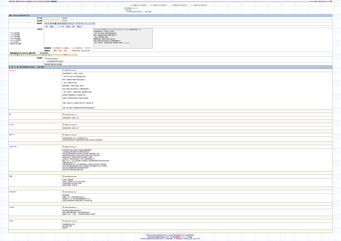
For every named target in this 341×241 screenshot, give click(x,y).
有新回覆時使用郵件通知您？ (55, 61)
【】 (194, 238)
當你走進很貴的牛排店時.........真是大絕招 (139, 11)
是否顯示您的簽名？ (53, 59)
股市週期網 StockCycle (131, 8)
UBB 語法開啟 (14, 42)
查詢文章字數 (86, 50)
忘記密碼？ (65, 20)
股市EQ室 (129, 10)
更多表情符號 (44, 53)
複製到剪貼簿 (76, 50)
